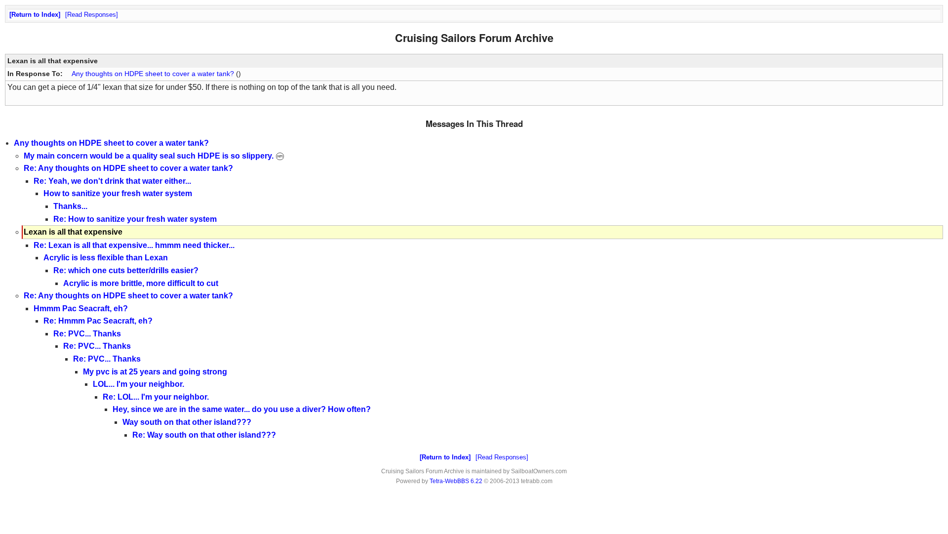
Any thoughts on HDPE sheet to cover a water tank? (153, 74)
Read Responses (91, 14)
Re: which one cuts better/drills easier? (125, 270)
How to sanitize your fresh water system (117, 193)
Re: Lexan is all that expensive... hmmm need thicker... (134, 245)
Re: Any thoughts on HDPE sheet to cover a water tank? (128, 168)
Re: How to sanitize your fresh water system (135, 219)
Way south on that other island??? (186, 422)
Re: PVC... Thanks (87, 333)
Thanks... (70, 206)
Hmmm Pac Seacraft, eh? (81, 308)
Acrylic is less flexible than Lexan (105, 257)
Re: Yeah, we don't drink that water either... (112, 181)
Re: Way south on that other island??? (204, 435)
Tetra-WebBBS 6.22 (456, 481)
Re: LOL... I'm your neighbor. (156, 397)
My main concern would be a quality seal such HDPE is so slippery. (150, 156)
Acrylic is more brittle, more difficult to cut (140, 283)
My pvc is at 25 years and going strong (155, 372)
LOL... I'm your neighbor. (138, 384)
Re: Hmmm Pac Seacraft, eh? (98, 321)
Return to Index (34, 14)
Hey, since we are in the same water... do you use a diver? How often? (242, 409)
